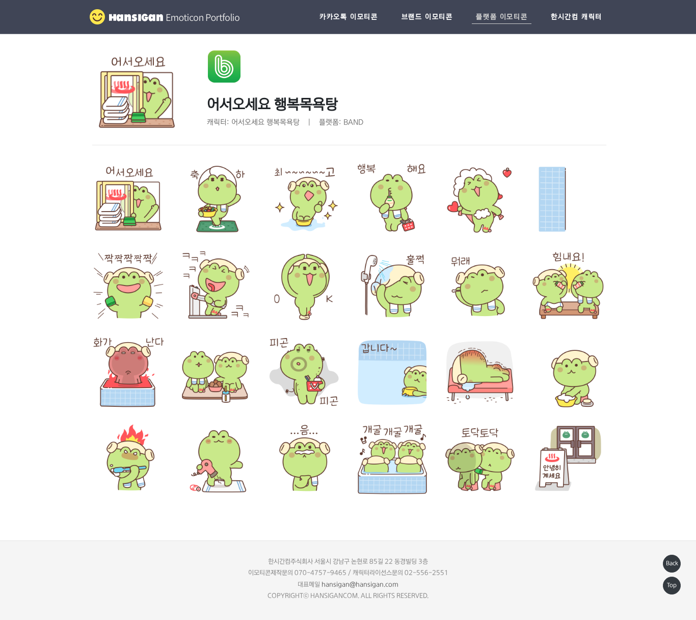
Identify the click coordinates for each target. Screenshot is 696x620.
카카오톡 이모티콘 (348, 17)
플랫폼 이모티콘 (501, 17)
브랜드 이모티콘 (427, 17)
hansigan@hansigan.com (360, 584)
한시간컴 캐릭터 (576, 17)
